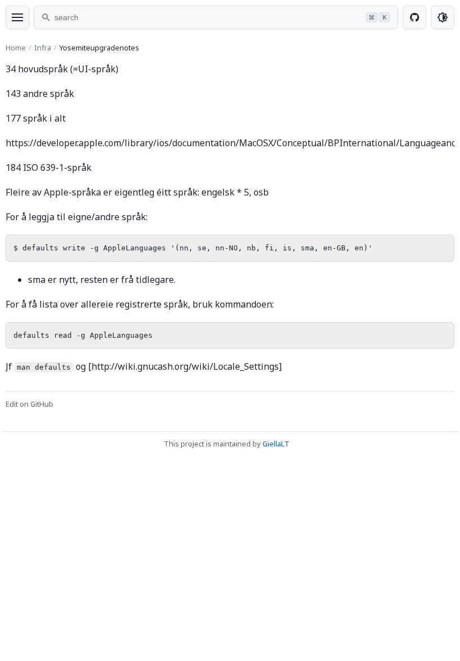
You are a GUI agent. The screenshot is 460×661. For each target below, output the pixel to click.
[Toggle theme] (442, 17)
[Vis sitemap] (17, 17)
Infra (42, 48)
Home (16, 48)
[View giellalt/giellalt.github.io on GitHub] (414, 17)
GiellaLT (276, 444)
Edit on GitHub (29, 404)
